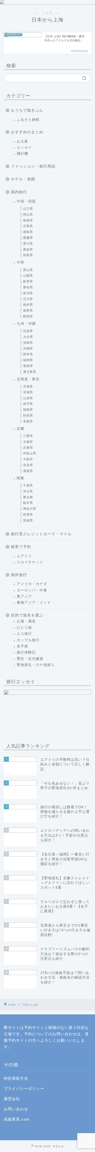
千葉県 (28, 485)
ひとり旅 (24, 628)
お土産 (22, 141)
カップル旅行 (28, 640)
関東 (20, 478)
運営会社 (12, 1099)
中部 (20, 262)
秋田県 (28, 415)
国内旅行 (19, 192)
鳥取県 (28, 255)
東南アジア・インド (34, 602)
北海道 (28, 386)
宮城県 (28, 392)
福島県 (28, 409)
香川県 (28, 243)
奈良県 (28, 465)
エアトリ (24, 556)
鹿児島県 (29, 372)
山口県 (28, 208)
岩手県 (28, 404)
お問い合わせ (16, 1109)
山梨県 (28, 275)
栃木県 (28, 503)
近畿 (20, 429)
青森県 (28, 421)
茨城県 (28, 520)
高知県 (28, 249)
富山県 (28, 270)
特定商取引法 (16, 1078)
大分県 (28, 337)
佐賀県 (28, 331)
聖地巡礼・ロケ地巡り (36, 665)
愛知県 (28, 287)
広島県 (28, 226)
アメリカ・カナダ (32, 584)
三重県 (28, 436)
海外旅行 (19, 575)
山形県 (28, 398)
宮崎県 (28, 343)
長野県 (28, 310)
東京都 (28, 497)
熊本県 (28, 354)
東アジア (24, 596)
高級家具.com (16, 1119)
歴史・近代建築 (30, 659)
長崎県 (28, 366)
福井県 (28, 304)
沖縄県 (28, 348)
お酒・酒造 (26, 621)
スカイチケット (30, 562)
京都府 (28, 442)
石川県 (28, 299)
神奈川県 (29, 508)
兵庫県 (28, 447)
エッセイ (24, 147)
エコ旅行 (24, 634)
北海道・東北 (28, 379)
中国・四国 (26, 201)
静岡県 (28, 316)
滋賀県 (28, 471)
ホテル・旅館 (23, 179)
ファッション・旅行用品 (33, 166)
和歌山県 (29, 453)
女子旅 (22, 646)
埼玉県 (28, 491)
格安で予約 (21, 546)
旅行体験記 (26, 652)
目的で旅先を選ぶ (27, 615)
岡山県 (28, 214)
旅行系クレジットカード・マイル (41, 534)
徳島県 (28, 232)
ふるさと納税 (28, 120)
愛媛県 (28, 238)
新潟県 (28, 293)
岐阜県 (28, 281)
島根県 (28, 220)
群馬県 (28, 514)
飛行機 (22, 154)
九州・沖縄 (26, 324)
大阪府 (28, 459)
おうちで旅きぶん (27, 110)
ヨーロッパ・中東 (32, 590)
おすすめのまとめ (27, 132)
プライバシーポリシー (24, 1088)
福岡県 (28, 360)
